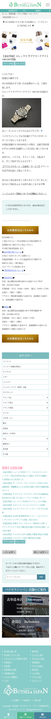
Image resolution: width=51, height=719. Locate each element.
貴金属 (5, 449)
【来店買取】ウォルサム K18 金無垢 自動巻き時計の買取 (25, 534)
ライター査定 (36, 677)
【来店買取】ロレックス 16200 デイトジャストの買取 (24, 501)
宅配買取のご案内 (10, 669)
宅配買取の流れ (9, 673)
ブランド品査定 (37, 666)
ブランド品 (7, 397)
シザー (5, 377)
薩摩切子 (6, 444)
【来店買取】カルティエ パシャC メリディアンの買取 (23, 505)
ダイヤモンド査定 (38, 658)
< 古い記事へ (9, 552)
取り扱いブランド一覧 (11, 655)
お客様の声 (8, 662)
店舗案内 (26, 700)
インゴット (7, 361)
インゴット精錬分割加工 (12, 366)
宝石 (4, 439)
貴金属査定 (36, 662)
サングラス (7, 372)
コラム (6, 680)
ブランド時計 (8, 63)
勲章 (4, 423)
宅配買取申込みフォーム (14, 270)
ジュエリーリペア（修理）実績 (14, 387)
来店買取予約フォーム (13, 252)
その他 (5, 454)
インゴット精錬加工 (11, 677)
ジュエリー (7, 382)
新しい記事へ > (41, 552)
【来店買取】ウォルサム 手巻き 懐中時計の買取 (21, 538)
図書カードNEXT (9, 433)
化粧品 (5, 428)
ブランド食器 (8, 408)
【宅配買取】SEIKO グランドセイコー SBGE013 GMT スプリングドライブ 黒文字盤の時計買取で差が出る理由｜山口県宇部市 (25, 527)
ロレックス (20, 63)
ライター (6, 413)
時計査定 (35, 669)
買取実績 (37, 700)
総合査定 (35, 651)
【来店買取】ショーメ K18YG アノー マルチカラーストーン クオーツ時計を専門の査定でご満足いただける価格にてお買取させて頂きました (25, 475)
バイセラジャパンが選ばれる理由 (15, 658)
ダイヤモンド (8, 392)
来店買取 (7, 666)
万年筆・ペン (8, 418)
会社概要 (15, 700)
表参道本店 (12, 11)
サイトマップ (36, 680)
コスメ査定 (36, 673)
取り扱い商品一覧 (10, 651)
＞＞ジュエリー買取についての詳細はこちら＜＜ (24, 194)
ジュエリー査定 (37, 655)
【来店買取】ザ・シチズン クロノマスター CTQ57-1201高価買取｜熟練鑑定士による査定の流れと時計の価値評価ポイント (25, 486)
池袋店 (38, 11)
